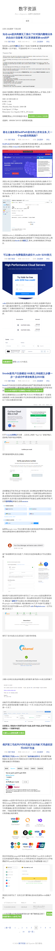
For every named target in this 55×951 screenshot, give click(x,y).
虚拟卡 (14, 601)
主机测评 (40, 41)
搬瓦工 (18, 46)
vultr (4, 303)
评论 (48, 41)
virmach (15, 146)
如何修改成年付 (34, 756)
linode (17, 240)
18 (23, 931)
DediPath (5, 144)
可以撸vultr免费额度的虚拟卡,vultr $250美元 (27, 254)
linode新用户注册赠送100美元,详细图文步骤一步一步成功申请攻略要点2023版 (27, 375)
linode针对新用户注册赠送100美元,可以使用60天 (24, 390)
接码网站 (9, 501)
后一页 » (31, 931)
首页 (27, 21)
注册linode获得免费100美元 (13, 733)
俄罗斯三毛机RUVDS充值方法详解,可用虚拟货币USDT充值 (27, 746)
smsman (25, 501)
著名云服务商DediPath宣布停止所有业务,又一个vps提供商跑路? (27, 133)
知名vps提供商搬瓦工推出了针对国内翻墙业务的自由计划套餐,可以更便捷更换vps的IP (27, 35)
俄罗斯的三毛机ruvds (10, 756)
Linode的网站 (11, 434)
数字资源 (27, 8)
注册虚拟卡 (7, 361)
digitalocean (40, 606)
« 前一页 (7, 927)
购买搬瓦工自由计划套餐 (38, 116)
